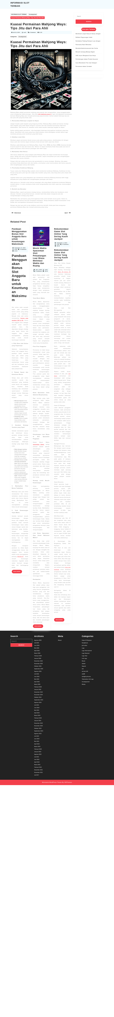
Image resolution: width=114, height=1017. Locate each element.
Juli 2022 (36, 757)
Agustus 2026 (37, 640)
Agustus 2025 (37, 671)
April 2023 (37, 744)
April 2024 (37, 712)
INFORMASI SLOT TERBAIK (18, 14)
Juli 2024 (36, 705)
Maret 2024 (37, 715)
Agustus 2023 (37, 733)
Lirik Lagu (84, 658)
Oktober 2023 (37, 728)
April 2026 (37, 650)
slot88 (83, 674)
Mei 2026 (36, 648)
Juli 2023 (36, 736)
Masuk (60, 640)
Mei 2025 (36, 679)
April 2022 (37, 762)
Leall (24, 32)
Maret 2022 (37, 764)
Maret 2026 (37, 653)
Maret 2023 (37, 746)
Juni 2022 (36, 759)
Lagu (83, 648)
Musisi (83, 661)
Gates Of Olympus (87, 640)
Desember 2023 (38, 723)
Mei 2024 (36, 710)
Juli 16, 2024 (16, 32)
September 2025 (38, 668)
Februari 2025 (38, 687)
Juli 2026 (36, 642)
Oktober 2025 (37, 666)
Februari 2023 (38, 749)
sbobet (83, 663)
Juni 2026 (36, 645)
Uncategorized (33, 14)
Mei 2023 (36, 741)
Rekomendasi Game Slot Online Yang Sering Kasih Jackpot (61, 234)
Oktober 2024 (37, 697)
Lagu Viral (84, 655)
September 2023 (38, 731)
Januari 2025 (37, 689)
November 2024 (38, 694)
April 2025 (37, 681)
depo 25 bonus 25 (64, 272)
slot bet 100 (85, 671)
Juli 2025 (36, 674)
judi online (84, 645)
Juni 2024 (36, 707)
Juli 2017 (36, 775)
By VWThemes (67, 782)
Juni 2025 (36, 676)
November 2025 (38, 663)
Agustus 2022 (37, 754)
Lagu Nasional (85, 653)
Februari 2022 (38, 767)
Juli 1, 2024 (38, 269)
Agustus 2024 (37, 702)
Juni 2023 (36, 738)
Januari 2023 (37, 751)
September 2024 (38, 699)
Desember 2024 (38, 692)
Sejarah (84, 666)
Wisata (83, 684)
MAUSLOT (20, 556)
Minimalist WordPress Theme (52, 782)
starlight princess (86, 676)
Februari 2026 (38, 655)
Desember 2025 (38, 661)
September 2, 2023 (62, 243)
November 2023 (38, 725)
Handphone (85, 642)
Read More (17, 572)
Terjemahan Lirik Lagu (88, 679)
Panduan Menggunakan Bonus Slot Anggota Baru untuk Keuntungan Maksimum (19, 236)
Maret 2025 (37, 684)
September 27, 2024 (19, 248)
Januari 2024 (37, 720)
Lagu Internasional (87, 650)
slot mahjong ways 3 (44, 114)
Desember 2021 (38, 769)
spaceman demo (38, 444)
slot (83, 668)
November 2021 (38, 772)
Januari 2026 (37, 658)
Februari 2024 (38, 718)
